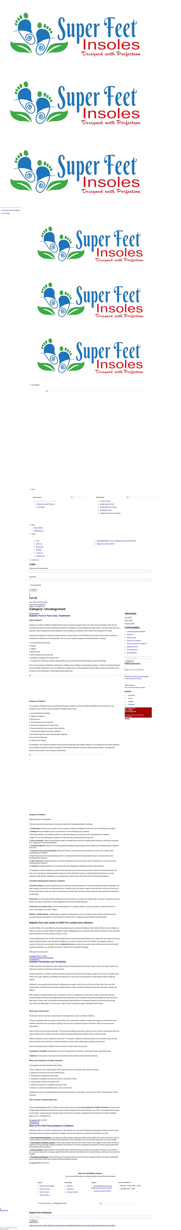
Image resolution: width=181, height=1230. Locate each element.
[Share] (11, 1227)
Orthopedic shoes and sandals (110, 513)
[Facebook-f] (120, 1196)
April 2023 (128, 617)
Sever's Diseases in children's (137, 643)
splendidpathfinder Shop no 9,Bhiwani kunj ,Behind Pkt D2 (116, 541)
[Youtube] (139, 1196)
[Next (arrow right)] (6, 1229)
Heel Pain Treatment (134, 640)
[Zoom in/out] (2, 1227)
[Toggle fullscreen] (6, 1227)
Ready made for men (107, 504)
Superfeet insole (132, 646)
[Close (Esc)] (15, 1227)
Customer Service (73, 1192)
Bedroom (72, 1225)
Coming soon (40, 556)
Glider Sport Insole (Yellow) (38, 1225)
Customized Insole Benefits (136, 631)
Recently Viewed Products (46, 504)
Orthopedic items (105, 510)
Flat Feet (130, 634)
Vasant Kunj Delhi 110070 (105, 544)
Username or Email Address (38, 568)
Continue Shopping (37, 605)
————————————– (46, 501)
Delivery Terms (45, 1189)
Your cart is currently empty (38, 602)
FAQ (37, 541)
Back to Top (4, 1210)
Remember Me (36, 585)
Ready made (64, 1225)
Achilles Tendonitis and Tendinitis (47, 961)
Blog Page (39, 547)
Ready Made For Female (108, 507)
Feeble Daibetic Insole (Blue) (105, 1225)
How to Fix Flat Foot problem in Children (51, 1125)
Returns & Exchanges (47, 1186)
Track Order (41, 507)
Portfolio (39, 550)
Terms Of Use (44, 1192)
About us (39, 544)
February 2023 (130, 623)
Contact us (39, 553)
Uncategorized (34, 613)
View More (128, 716)
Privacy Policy (44, 1195)
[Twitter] (133, 1196)
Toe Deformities (132, 650)
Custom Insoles (105, 501)
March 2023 (129, 620)
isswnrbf (34, 956)
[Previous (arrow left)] (2, 1229)
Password (32, 577)
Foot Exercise (131, 637)
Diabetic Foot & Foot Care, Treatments (49, 615)
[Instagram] (127, 1196)
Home (31, 606)
